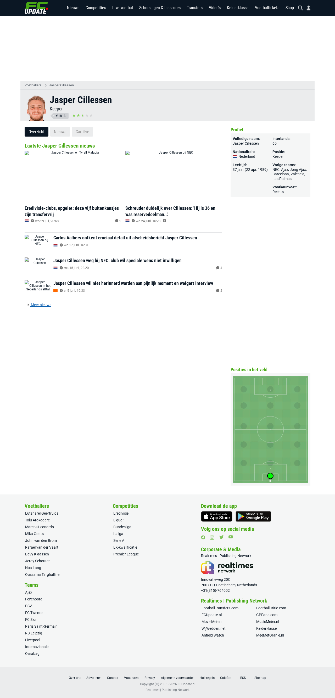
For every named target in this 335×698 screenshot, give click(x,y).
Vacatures (131, 678)
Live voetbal (122, 7)
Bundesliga (122, 527)
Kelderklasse (238, 7)
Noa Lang (33, 568)
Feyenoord (33, 599)
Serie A (118, 540)
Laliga (118, 534)
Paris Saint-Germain (41, 626)
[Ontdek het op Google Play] (253, 516)
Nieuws (73, 7)
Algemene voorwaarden (177, 678)
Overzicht (36, 131)
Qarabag (32, 653)
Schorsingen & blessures (160, 7)
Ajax (284, 169)
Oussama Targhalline (42, 574)
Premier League (126, 554)
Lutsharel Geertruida (42, 513)
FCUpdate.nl (212, 615)
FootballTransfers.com (220, 608)
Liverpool (32, 640)
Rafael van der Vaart (41, 547)
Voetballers (33, 85)
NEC (276, 169)
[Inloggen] (306, 7)
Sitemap (260, 678)
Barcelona (280, 174)
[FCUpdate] (36, 8)
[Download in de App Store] (216, 516)
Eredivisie (121, 513)
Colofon (225, 678)
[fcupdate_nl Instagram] (212, 537)
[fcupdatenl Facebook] (203, 537)
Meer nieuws (40, 305)
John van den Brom (41, 540)
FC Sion (31, 619)
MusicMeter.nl (267, 622)
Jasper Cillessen (61, 85)
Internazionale (36, 647)
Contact (112, 678)
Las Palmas (282, 179)
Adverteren (94, 678)
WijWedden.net (214, 628)
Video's (215, 7)
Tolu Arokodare (37, 520)
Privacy (149, 678)
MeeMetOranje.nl (270, 635)
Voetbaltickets (267, 7)
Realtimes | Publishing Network (167, 690)
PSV (28, 606)
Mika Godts (34, 534)
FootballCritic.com (271, 608)
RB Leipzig (33, 633)
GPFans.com (266, 615)
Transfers (195, 7)
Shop (290, 7)
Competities (96, 7)
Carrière (82, 131)
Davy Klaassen (37, 554)
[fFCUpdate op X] (221, 537)
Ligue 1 (119, 520)
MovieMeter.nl (213, 622)
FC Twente (33, 613)
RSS (243, 678)
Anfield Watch (213, 635)
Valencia (297, 174)
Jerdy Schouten (38, 561)
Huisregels (207, 678)
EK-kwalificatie (125, 547)
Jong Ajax (298, 169)
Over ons (75, 678)
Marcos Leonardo (39, 527)
